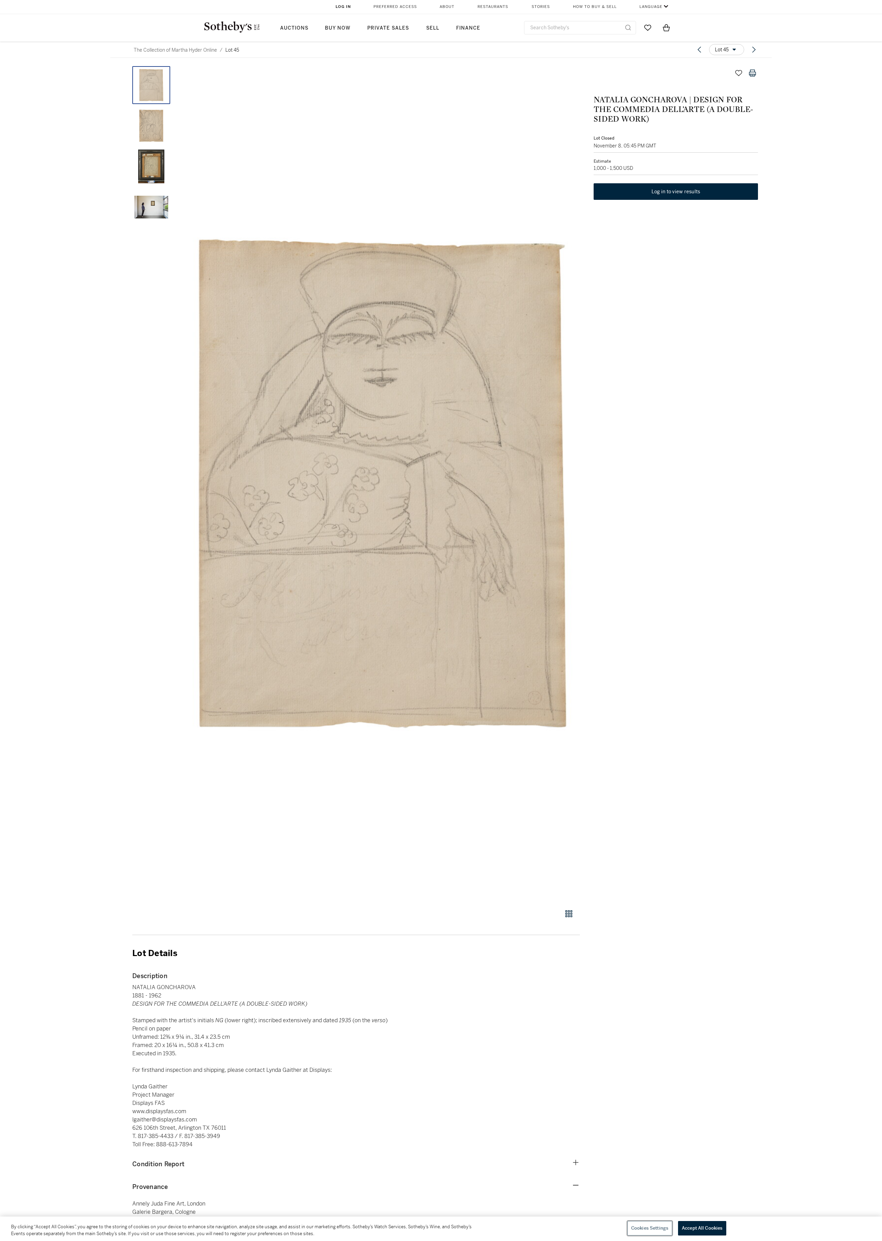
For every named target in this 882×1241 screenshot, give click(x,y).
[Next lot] (754, 49)
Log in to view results (676, 191)
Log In (343, 6)
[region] (441, 1229)
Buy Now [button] (337, 28)
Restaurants (493, 6)
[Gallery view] (568, 914)
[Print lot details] (752, 73)
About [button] (447, 6)
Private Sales (388, 28)
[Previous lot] (699, 49)
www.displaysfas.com (159, 1111)
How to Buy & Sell (595, 6)
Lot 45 (232, 50)
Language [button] (651, 6)
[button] (382, 483)
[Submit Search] (628, 27)
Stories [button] (541, 6)
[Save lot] (738, 73)
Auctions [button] (294, 28)
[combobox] (580, 27)
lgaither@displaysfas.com (164, 1119)
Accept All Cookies (702, 1228)
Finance (468, 28)
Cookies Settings (649, 1228)
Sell (432, 28)
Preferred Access (395, 6)
